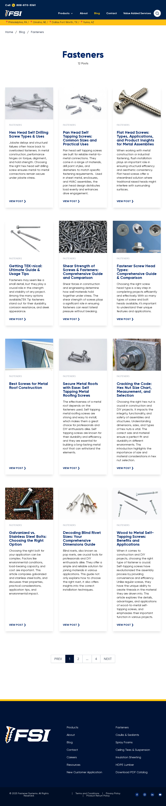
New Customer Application (84, 772)
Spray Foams (124, 742)
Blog (97, 13)
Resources (73, 764)
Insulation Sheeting (128, 757)
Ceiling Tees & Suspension (133, 749)
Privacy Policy (113, 793)
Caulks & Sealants (127, 735)
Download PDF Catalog (132, 772)
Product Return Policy (98, 796)
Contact (111, 13)
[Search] (157, 13)
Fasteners (37, 32)
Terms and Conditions (87, 793)
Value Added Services (137, 13)
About (84, 13)
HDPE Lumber (125, 764)
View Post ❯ (17, 201)
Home (9, 32)
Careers (72, 757)
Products (64, 13)
